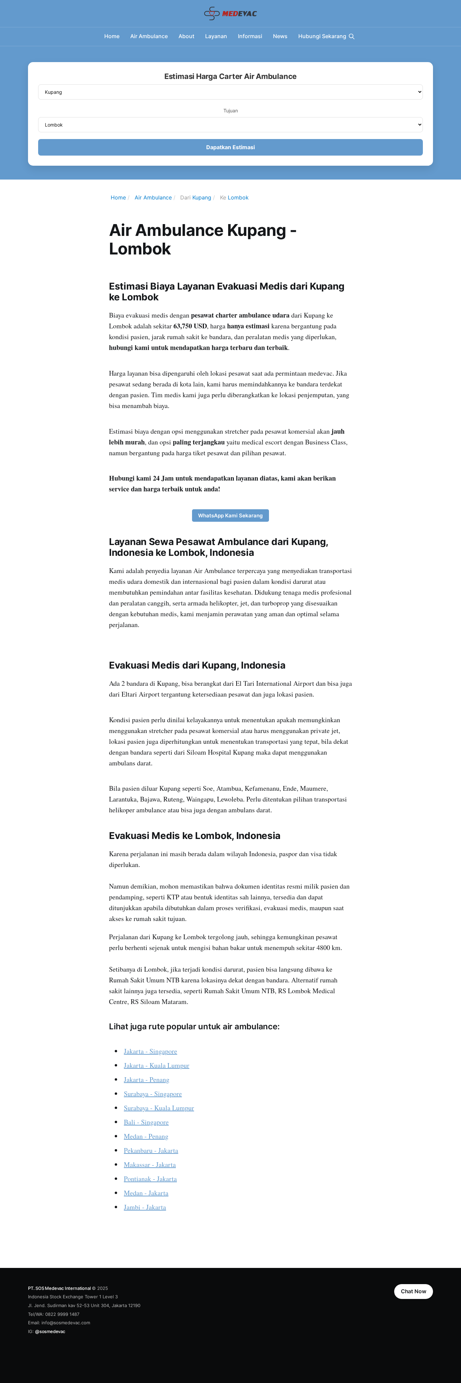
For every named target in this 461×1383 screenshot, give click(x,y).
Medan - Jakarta (146, 1192)
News (280, 36)
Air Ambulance (149, 36)
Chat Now (413, 1291)
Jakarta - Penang (146, 1079)
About (186, 36)
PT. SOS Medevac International (59, 1288)
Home (111, 36)
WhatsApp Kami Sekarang (230, 515)
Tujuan (230, 110)
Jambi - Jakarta (145, 1207)
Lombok (238, 197)
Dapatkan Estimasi (230, 147)
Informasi (250, 36)
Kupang (201, 197)
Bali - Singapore (146, 1122)
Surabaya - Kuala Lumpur (159, 1107)
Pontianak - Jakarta (150, 1178)
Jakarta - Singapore (150, 1051)
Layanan (216, 36)
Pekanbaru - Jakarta (151, 1150)
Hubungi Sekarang (322, 36)
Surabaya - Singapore (153, 1093)
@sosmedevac (50, 1331)
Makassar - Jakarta (150, 1164)
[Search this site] (351, 36)
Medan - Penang (146, 1136)
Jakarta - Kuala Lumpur (156, 1065)
